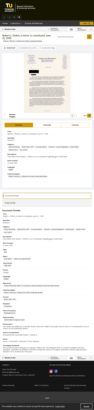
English (11, 170)
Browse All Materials (34, 23)
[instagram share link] (51, 371)
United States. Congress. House (14, 320)
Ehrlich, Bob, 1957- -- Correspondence (34, 147)
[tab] (19, 125)
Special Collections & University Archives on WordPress (67, 376)
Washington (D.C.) (9, 313)
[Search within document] (89, 36)
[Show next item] (89, 116)
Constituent (7, 306)
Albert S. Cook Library (41, 385)
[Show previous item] (72, 116)
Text (5, 252)
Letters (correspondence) (22, 259)
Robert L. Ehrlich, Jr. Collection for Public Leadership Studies (22, 41)
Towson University (8, 385)
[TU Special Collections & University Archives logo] (20, 7)
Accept (86, 406)
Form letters (8, 259)
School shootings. (14, 147)
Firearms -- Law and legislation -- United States (64, 147)
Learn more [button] (60, 406)
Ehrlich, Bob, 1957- (10, 299)
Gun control (23, 150)
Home (5, 23)
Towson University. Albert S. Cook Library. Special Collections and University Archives (31, 286)
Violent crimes (13, 150)
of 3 (85, 116)
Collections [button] (15, 23)
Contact (47, 398)
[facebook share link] (56, 371)
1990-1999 (7, 266)
